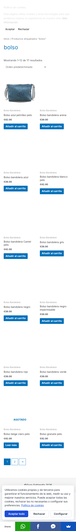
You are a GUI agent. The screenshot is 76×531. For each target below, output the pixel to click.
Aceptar (10, 29)
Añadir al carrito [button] (16, 126)
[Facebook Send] (53, 526)
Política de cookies (32, 505)
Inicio (6, 38)
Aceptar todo (16, 513)
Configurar (61, 513)
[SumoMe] (68, 526)
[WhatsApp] (22, 526)
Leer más (11, 445)
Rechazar (39, 513)
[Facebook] (38, 526)
